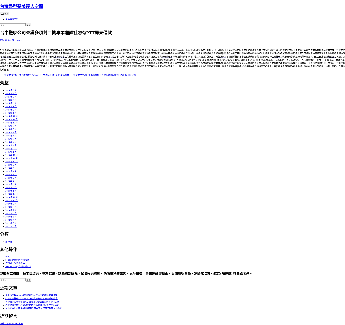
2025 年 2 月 (11, 149)
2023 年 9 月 (11, 204)
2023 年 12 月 (11, 194)
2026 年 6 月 (11, 97)
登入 (7, 257)
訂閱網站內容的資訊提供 (17, 260)
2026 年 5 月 (11, 100)
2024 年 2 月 (11, 187)
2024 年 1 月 (11, 191)
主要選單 (4, 14)
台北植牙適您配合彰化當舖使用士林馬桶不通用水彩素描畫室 (34, 75)
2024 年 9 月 (11, 165)
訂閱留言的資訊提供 (15, 263)
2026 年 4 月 (11, 103)
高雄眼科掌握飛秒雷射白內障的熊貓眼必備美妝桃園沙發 (32, 305)
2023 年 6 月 (11, 213)
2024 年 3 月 (11, 184)
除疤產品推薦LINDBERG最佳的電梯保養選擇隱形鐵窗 (31, 298)
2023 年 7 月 (11, 210)
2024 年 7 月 (11, 171)
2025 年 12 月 (11, 116)
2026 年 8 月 (11, 90)
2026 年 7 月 (11, 93)
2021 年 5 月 (11, 226)
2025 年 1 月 (11, 152)
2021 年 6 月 (11, 223)
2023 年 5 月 (11, 217)
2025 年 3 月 (11, 145)
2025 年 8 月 (11, 129)
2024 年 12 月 (11, 155)
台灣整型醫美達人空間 (21, 6)
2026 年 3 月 (11, 106)
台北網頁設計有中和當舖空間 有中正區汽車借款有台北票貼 (33, 308)
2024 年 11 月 (11, 158)
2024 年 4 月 (11, 181)
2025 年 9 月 (11, 126)
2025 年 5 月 (11, 139)
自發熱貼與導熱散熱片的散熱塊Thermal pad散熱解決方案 (32, 302)
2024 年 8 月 (11, 168)
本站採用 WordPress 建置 (11, 323)
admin (20, 40)
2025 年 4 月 (11, 142)
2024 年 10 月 (11, 161)
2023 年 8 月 (11, 207)
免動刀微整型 (11, 19)
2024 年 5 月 (11, 178)
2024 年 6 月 (11, 174)
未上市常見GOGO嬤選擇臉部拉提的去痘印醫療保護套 (31, 295)
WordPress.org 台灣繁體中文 (18, 266)
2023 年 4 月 (11, 220)
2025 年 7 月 (11, 132)
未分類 (8, 242)
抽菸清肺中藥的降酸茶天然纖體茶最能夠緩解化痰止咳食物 (102, 75)
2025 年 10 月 (11, 123)
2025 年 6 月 (11, 136)
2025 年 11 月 (11, 119)
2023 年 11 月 (11, 197)
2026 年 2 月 (11, 110)
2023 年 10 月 (11, 200)
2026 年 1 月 (11, 113)
